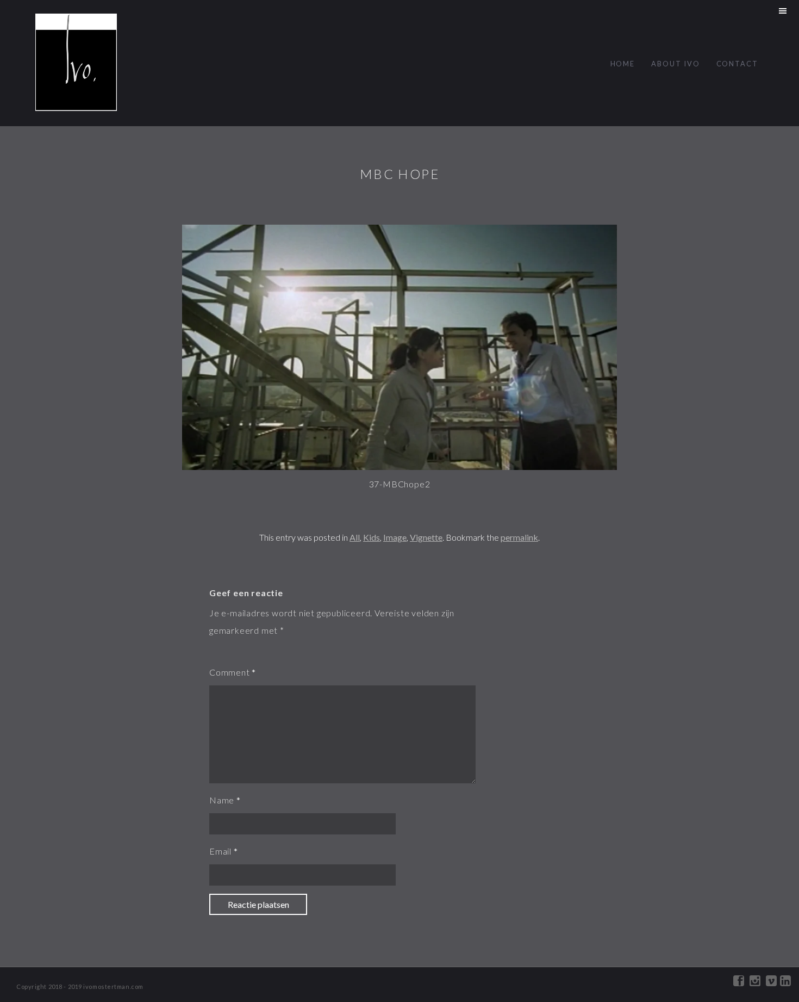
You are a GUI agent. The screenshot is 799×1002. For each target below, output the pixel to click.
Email (220, 851)
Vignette (426, 537)
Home (622, 63)
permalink (519, 537)
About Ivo (675, 63)
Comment (229, 672)
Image (395, 537)
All (354, 537)
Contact (737, 63)
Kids (371, 537)
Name (221, 800)
